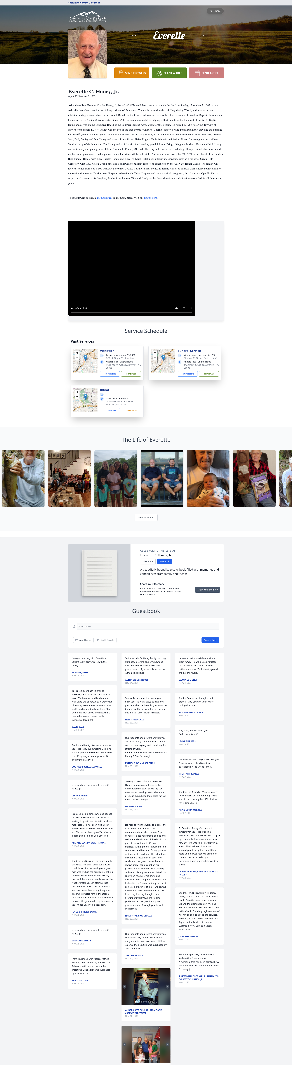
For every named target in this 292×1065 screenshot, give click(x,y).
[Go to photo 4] (141, 1002)
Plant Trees (131, 374)
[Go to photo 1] (136, 1002)
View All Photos (146, 517)
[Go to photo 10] (152, 1002)
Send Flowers (131, 410)
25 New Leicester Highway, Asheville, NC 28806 (119, 403)
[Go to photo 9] (150, 1002)
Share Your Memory (208, 589)
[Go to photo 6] (145, 1002)
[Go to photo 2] (137, 1002)
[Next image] (167, 987)
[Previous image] (124, 987)
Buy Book (164, 561)
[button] (85, 358)
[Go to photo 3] (139, 1002)
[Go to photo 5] (143, 1002)
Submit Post (210, 640)
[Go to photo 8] (148, 1002)
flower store (150, 197)
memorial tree (105, 197)
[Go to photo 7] (146, 1002)
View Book (148, 561)
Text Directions (110, 374)
